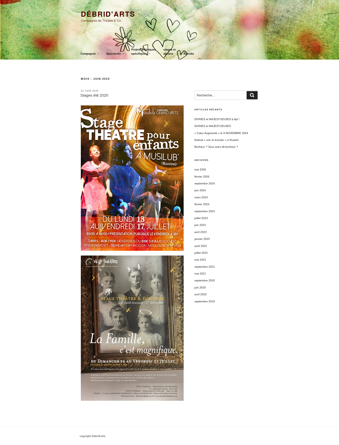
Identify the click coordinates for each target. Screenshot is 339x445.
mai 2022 (200, 259)
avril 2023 (200, 232)
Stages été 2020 (94, 95)
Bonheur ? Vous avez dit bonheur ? (216, 146)
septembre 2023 (204, 211)
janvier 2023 (202, 238)
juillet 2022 (201, 252)
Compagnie (88, 53)
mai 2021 (200, 273)
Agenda (188, 53)
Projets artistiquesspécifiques (143, 51)
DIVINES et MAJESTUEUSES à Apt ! (217, 119)
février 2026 (201, 176)
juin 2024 (200, 190)
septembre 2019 (204, 301)
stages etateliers (169, 51)
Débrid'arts (108, 14)
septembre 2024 (204, 183)
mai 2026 (200, 169)
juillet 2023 (201, 218)
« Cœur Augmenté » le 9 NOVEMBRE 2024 (221, 133)
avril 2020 (200, 294)
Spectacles (113, 53)
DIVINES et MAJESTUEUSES (212, 126)
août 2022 (200, 245)
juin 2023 (200, 225)
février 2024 (201, 204)
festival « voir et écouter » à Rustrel (216, 139)
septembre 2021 (204, 266)
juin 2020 (200, 287)
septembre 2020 (204, 280)
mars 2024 (201, 197)
